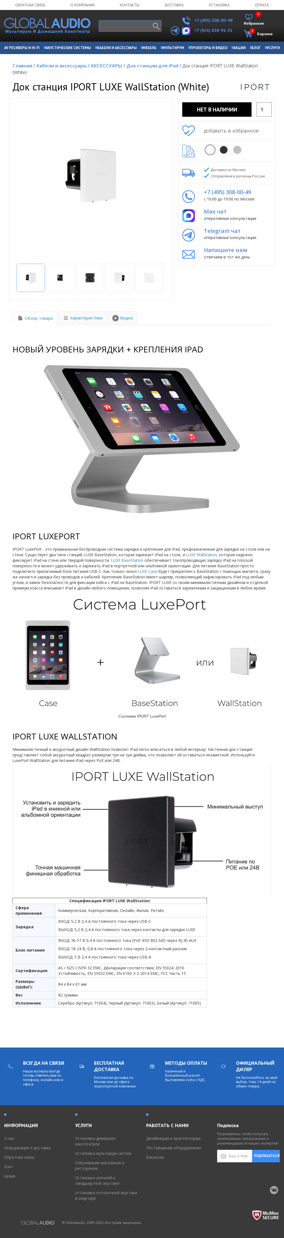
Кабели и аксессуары (63, 65)
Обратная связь (30, 4)
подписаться (267, 1155)
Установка (219, 4)
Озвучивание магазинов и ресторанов (99, 1165)
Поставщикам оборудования (173, 1147)
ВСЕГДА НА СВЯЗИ (43, 1063)
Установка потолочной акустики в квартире (106, 1195)
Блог (8, 1166)
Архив (9, 1176)
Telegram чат (222, 231)
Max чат (215, 211)
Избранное (254, 20)
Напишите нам (225, 250)
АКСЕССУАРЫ (108, 65)
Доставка (174, 4)
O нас (9, 1138)
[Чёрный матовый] (223, 150)
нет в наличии (217, 109)
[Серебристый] (237, 150)
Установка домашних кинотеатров (95, 1141)
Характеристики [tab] (86, 318)
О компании (82, 4)
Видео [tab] (126, 318)
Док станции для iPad (153, 65)
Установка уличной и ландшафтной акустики (97, 1180)
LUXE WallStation (201, 554)
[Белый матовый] (210, 150)
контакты (129, 4)
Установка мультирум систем (103, 1153)
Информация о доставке (27, 1147)
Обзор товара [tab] (39, 318)
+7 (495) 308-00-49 (212, 20)
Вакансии (155, 1157)
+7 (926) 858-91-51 (213, 30)
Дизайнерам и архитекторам (173, 1138)
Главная (23, 65)
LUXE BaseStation (127, 560)
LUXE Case (147, 571)
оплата (262, 4)
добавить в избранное (231, 130)
